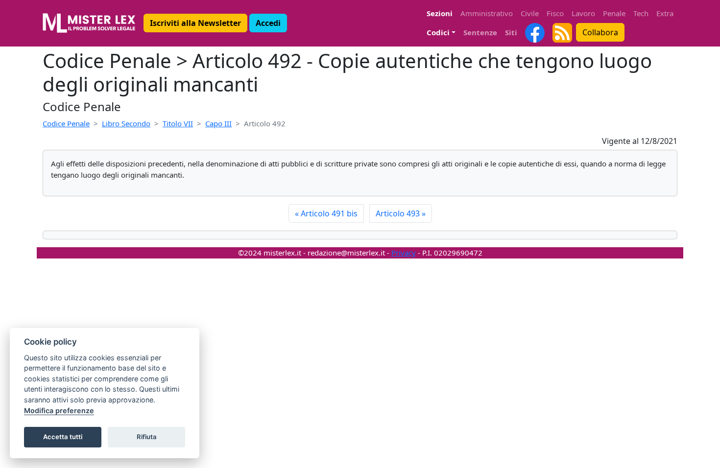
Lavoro (583, 13)
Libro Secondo (126, 123)
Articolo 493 (401, 213)
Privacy (403, 252)
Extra (664, 13)
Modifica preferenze (59, 410)
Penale (614, 13)
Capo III (218, 123)
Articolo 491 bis (326, 213)
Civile (530, 13)
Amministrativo (486, 13)
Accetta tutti (62, 437)
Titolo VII (178, 123)
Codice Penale (66, 123)
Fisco (555, 13)
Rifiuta (147, 437)
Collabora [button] (600, 32)
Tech (640, 13)
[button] (195, 23)
